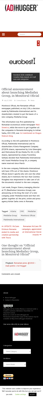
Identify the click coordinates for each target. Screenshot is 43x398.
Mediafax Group (10, 215)
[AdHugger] (21, 7)
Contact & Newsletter (12, 300)
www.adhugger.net (22, 315)
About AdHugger (10, 298)
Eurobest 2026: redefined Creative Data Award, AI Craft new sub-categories (24, 77)
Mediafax (32, 211)
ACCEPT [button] (32, 394)
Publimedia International (14, 219)
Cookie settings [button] (20, 394)
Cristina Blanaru (21, 100)
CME (22, 211)
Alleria (13, 211)
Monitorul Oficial (28, 215)
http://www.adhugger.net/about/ (21, 319)
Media (32, 100)
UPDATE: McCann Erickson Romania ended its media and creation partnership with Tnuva (10, 232)
